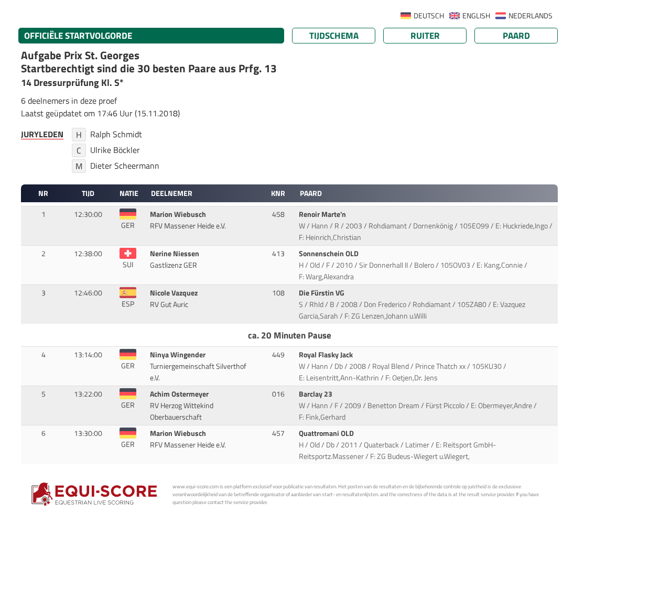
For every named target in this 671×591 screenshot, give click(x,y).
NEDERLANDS (530, 15)
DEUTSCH (429, 15)
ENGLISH (476, 15)
